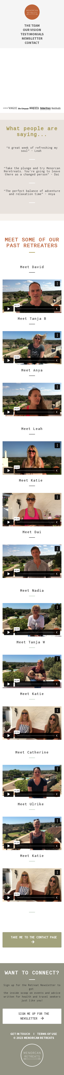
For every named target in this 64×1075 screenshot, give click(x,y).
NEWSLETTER (32, 38)
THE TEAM (32, 25)
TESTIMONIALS (32, 34)
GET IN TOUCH (20, 1034)
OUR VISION (32, 30)
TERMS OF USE (47, 1034)
